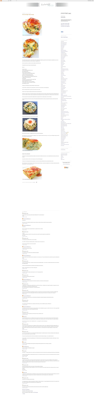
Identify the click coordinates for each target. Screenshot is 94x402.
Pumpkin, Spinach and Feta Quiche (65, 112)
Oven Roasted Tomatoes (64, 100)
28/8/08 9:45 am (24, 288)
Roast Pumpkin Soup (63, 122)
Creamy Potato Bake (63, 66)
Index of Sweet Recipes (64, 37)
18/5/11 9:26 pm (24, 370)
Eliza (24, 342)
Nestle (61, 158)
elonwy (24, 372)
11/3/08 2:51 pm (24, 253)
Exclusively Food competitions (65, 26)
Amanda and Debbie (26, 225)
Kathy (24, 316)
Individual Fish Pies (63, 85)
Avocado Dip (62, 41)
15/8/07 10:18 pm (24, 223)
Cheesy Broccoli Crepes (63, 53)
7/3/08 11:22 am (24, 249)
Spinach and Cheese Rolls (64, 132)
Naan (61, 101)
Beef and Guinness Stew (64, 42)
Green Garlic (62, 77)
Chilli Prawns (62, 64)
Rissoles (62, 118)
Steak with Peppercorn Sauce (64, 135)
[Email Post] (36, 182)
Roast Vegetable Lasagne (64, 124)
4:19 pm (34, 182)
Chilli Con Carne (63, 63)
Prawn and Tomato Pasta (64, 108)
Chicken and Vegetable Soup (64, 55)
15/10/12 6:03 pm (24, 383)
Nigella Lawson (62, 159)
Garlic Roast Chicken (63, 75)
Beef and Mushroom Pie (63, 43)
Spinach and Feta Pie (63, 133)
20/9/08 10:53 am (24, 298)
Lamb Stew (62, 89)
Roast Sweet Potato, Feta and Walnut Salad (66, 123)
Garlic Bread (62, 73)
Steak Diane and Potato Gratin (64, 134)
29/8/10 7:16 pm (24, 356)
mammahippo (25, 346)
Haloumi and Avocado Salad (64, 78)
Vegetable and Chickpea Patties (64, 142)
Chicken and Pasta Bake (64, 54)
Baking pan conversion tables (65, 24)
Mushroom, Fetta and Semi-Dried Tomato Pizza (66, 98)
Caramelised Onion (63, 52)
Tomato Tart (62, 141)
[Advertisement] (47, 10)
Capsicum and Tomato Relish (64, 51)
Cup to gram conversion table (65, 23)
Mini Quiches (62, 97)
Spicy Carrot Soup (63, 131)
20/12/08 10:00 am (24, 314)
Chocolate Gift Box (63, 149)
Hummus (62, 84)
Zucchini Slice (62, 145)
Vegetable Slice (62, 143)
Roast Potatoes (62, 121)
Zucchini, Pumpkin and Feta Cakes (65, 144)
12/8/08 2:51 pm (24, 277)
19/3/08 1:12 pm (24, 268)
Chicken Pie (62, 62)
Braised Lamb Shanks (63, 50)
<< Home (23, 393)
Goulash (62, 76)
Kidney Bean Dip (63, 86)
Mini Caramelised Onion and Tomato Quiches (66, 96)
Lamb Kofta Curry (63, 88)
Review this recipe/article (25, 389)
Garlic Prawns (62, 74)
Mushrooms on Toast (63, 99)
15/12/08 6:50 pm (24, 310)
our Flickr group (35, 392)
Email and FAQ (63, 17)
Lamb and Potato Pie (63, 87)
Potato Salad (62, 107)
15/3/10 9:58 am (24, 344)
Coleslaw (62, 65)
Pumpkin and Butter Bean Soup (64, 111)
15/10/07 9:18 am (24, 236)
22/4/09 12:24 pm (24, 329)
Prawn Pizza (62, 110)
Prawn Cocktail (62, 109)
